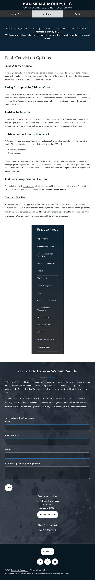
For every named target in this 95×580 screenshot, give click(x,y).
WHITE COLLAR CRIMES (46, 263)
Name (7, 421)
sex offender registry (57, 189)
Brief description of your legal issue (22, 463)
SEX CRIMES (42, 278)
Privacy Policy (27, 573)
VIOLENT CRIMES (43, 324)
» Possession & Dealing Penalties (46, 254)
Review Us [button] (47, 551)
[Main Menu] (15, 13)
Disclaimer (9, 573)
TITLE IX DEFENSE (44, 317)
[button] (92, 562)
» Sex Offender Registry (46, 300)
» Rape (40, 293)
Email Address (12, 435)
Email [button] (49, 14)
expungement (28, 186)
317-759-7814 (45, 211)
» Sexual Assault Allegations (43, 308)
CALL (80, 14)
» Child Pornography (44, 285)
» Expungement (43, 346)
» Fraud (40, 270)
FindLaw (65, 573)
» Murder (40, 332)
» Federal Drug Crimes (45, 246)
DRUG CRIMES (42, 239)
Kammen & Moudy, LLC (19, 570)
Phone (8, 449)
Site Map (17, 573)
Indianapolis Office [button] (47, 514)
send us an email (61, 211)
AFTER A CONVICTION (45, 339)
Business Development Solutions (47, 573)
